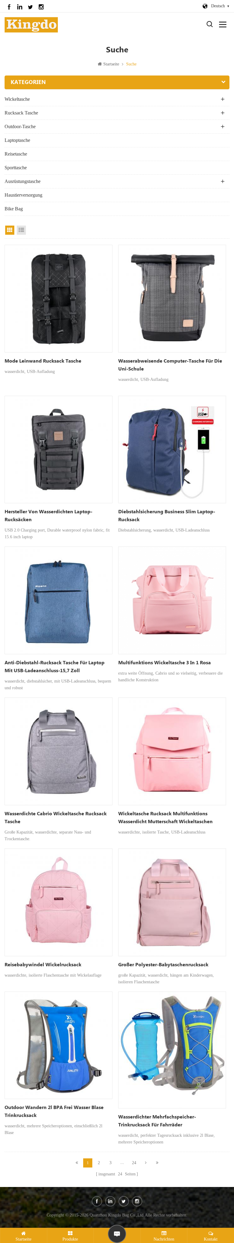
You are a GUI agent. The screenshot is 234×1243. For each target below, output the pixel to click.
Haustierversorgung (23, 195)
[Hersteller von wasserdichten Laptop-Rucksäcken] (58, 450)
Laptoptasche (17, 140)
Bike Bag (14, 208)
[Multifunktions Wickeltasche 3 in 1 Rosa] (172, 600)
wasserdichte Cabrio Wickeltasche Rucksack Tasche (56, 818)
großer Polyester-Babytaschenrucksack (163, 965)
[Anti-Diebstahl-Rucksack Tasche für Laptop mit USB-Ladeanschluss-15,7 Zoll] (58, 600)
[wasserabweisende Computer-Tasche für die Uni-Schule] (172, 299)
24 (134, 1162)
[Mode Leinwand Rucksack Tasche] (58, 299)
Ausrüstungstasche (23, 181)
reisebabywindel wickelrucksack (43, 965)
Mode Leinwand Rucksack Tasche (43, 361)
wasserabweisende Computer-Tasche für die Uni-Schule (170, 365)
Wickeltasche (17, 99)
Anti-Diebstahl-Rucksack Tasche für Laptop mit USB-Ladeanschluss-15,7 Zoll (55, 667)
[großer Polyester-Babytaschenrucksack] (172, 902)
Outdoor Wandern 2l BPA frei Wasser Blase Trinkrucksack (54, 1111)
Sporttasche (16, 167)
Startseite (111, 64)
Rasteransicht (9, 230)
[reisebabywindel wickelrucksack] (58, 902)
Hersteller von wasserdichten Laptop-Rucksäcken (48, 516)
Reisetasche (16, 153)
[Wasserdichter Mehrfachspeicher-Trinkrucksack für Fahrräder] (172, 1050)
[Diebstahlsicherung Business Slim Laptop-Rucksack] (172, 450)
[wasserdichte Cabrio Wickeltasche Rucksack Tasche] (58, 751)
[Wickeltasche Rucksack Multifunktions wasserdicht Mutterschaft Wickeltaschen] (172, 751)
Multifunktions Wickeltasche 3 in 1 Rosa (164, 663)
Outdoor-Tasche (20, 126)
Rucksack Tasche (21, 112)
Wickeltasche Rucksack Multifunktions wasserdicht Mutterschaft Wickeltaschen (165, 818)
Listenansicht (21, 230)
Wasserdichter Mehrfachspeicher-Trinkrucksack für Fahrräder (157, 1121)
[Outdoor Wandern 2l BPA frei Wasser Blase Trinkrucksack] (58, 1045)
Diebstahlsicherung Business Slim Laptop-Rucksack (166, 516)
